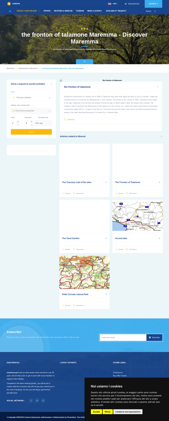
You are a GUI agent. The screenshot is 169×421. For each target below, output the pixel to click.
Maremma (10, 68)
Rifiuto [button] (108, 412)
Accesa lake (121, 238)
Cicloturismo (118, 373)
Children (28, 117)
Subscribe (155, 337)
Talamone (71, 120)
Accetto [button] (96, 412)
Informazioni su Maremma (28, 68)
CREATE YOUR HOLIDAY (27, 11)
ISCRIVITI (152, 4)
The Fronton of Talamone (127, 182)
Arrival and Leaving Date (20, 105)
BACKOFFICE (133, 4)
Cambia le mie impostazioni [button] (127, 412)
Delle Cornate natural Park (75, 294)
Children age (43, 117)
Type (12, 92)
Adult (13, 117)
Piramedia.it (71, 417)
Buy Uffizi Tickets (120, 376)
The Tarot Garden (70, 238)
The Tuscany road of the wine (76, 182)
